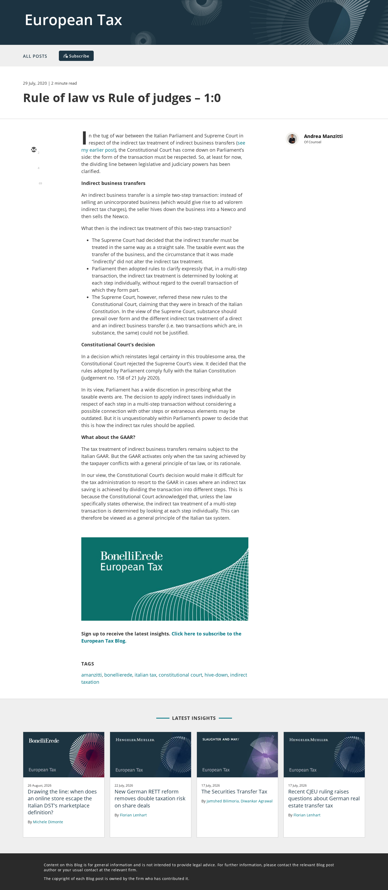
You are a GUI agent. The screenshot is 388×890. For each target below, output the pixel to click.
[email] (33, 150)
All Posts (35, 56)
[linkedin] (33, 180)
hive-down (216, 675)
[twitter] (33, 165)
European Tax (73, 19)
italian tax (145, 675)
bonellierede (118, 675)
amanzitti (91, 675)
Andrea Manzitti (323, 136)
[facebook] (33, 196)
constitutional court (180, 675)
